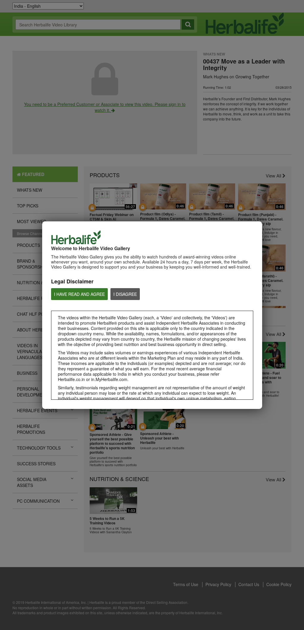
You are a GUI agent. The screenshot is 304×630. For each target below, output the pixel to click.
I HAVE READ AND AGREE (79, 294)
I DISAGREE (125, 294)
